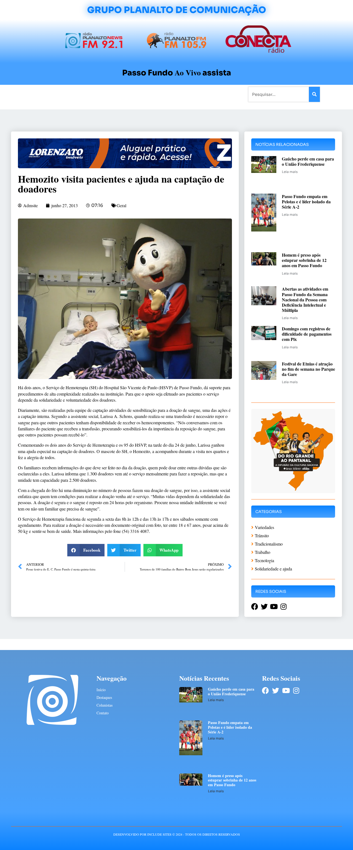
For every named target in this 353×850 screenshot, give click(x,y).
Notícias (53, 94)
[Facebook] (265, 690)
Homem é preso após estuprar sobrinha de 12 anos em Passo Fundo (304, 260)
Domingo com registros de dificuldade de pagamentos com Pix (306, 333)
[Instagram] (296, 690)
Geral (121, 205)
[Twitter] (275, 690)
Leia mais (290, 172)
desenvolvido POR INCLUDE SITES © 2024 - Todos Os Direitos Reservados (176, 834)
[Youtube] (285, 690)
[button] (86, 550)
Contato (195, 94)
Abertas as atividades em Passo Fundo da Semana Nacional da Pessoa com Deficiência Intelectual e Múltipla (305, 299)
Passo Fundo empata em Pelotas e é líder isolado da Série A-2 (306, 201)
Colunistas (133, 94)
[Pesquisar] (314, 94)
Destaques (104, 697)
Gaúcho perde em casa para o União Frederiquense (308, 161)
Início (34, 94)
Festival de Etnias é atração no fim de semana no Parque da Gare (308, 368)
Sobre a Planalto (165, 94)
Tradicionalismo (101, 94)
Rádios (73, 94)
